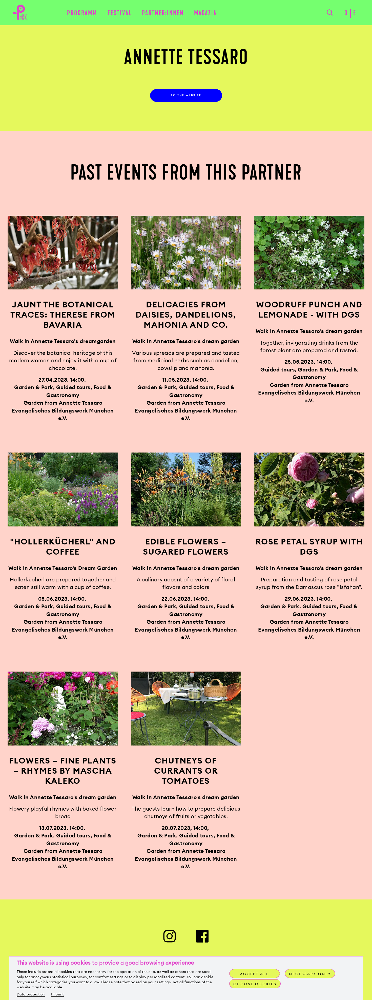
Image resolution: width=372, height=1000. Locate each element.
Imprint (57, 994)
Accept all (254, 974)
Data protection (31, 994)
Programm (82, 13)
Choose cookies (255, 984)
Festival (120, 13)
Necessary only (310, 974)
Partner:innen (163, 13)
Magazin (205, 13)
